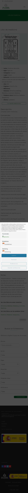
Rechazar (14, 259)
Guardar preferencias (14, 267)
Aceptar (14, 255)
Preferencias (14, 263)
